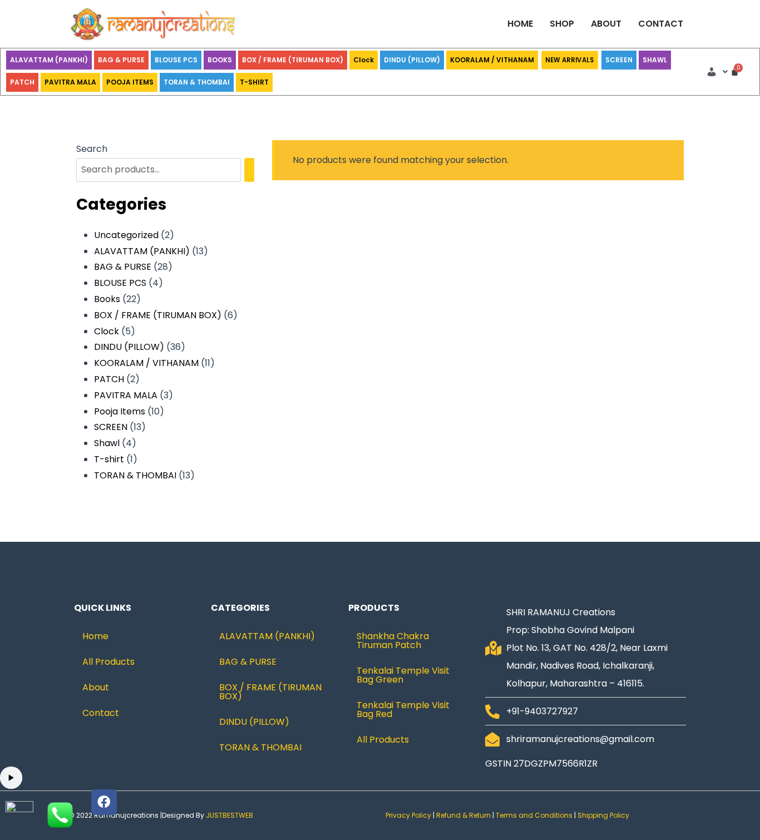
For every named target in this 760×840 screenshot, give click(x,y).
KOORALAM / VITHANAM (492, 60)
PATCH (22, 82)
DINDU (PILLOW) (412, 60)
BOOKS (220, 60)
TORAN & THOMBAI (197, 82)
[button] (717, 72)
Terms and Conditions (534, 815)
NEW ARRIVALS (570, 60)
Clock (363, 60)
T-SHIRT (254, 82)
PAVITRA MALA (70, 82)
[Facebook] (104, 802)
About (606, 23)
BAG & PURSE (121, 60)
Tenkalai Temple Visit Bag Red (403, 709)
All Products (108, 661)
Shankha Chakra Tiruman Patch (393, 640)
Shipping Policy (604, 815)
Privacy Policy (408, 815)
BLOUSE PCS (176, 60)
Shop (562, 23)
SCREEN (619, 60)
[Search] (249, 170)
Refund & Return (463, 815)
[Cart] (735, 71)
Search (91, 148)
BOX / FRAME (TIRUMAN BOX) (292, 60)
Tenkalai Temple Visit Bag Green (403, 675)
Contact (660, 23)
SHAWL (655, 60)
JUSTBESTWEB (229, 815)
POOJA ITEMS (130, 82)
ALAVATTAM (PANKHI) (49, 60)
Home (520, 23)
